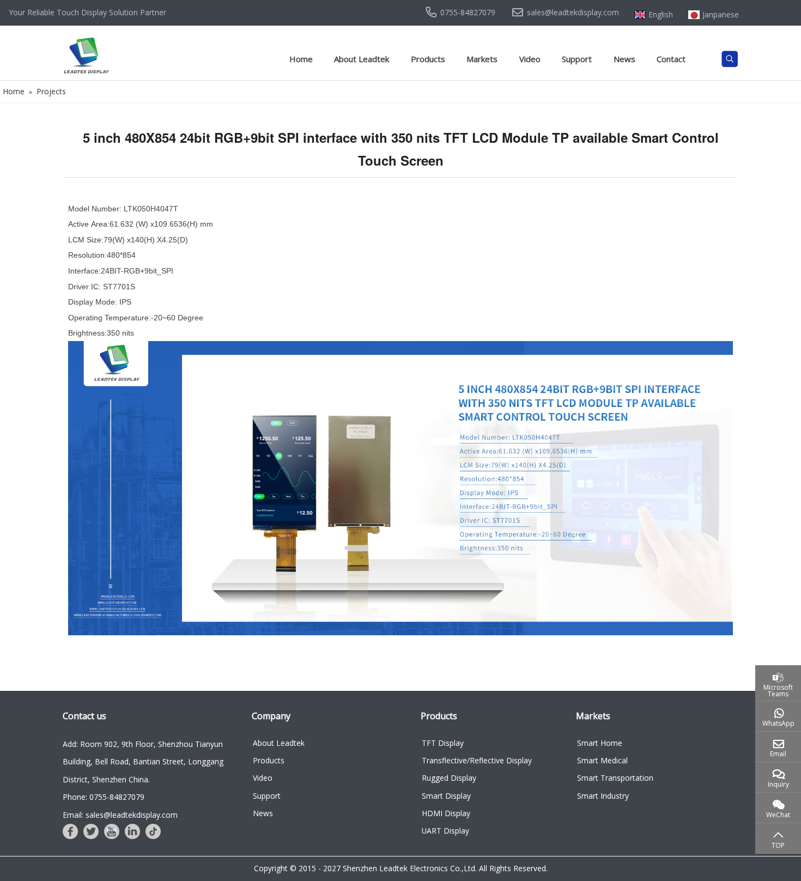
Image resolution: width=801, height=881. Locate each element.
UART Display (445, 830)
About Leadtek (361, 58)
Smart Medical (602, 760)
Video (530, 58)
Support (577, 58)
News (624, 58)
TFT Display (443, 743)
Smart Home (599, 743)
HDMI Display (446, 813)
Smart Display (446, 796)
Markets (481, 58)
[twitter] (91, 831)
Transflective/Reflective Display (477, 760)
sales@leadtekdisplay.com (573, 12)
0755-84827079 (467, 12)
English (660, 15)
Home (301, 58)
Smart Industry (603, 796)
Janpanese (720, 15)
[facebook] (70, 831)
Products (428, 58)
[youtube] (111, 831)
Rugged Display (449, 778)
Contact (671, 58)
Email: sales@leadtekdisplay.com (120, 815)
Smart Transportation (615, 778)
